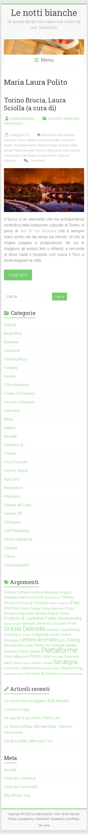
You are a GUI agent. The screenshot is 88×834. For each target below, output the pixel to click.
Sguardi (10, 548)
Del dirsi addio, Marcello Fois (28, 741)
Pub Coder (58, 657)
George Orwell (12, 623)
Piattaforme (59, 650)
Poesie (10, 453)
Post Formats (16, 462)
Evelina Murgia (22, 118)
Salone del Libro (18, 505)
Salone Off (13, 513)
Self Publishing (16, 530)
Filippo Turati (58, 613)
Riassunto (12, 496)
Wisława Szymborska (69, 673)
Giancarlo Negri (47, 145)
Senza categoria (18, 539)
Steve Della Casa (13, 673)
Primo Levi (40, 656)
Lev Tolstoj (69, 640)
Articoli (10, 325)
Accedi (10, 769)
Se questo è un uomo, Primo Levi (32, 718)
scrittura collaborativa (22, 668)
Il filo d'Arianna (16, 385)
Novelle (10, 436)
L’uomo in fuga (16, 709)
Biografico (13, 333)
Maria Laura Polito (57, 150)
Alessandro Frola (52, 135)
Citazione (12, 350)
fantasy (41, 613)
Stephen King (71, 668)
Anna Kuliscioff (31, 597)
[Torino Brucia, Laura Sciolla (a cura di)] (44, 170)
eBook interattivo (59, 603)
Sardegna (12, 522)
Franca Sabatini (27, 140)
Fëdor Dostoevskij (63, 618)
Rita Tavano (29, 155)
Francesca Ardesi (49, 140)
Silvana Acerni (47, 155)
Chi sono (44, 825)
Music (9, 419)
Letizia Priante (13, 150)
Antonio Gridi (52, 597)
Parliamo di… (15, 445)
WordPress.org (17, 795)
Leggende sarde (46, 634)
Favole (10, 376)
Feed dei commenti (20, 786)
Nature (9, 427)
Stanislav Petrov (50, 668)
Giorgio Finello (68, 145)
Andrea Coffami (17, 592)
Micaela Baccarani (19, 645)
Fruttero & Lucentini (24, 618)
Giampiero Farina (25, 145)
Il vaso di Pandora (19, 393)
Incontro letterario (63, 118)
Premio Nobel (16, 470)
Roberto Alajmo (22, 663)
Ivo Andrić (25, 634)
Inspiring (11, 634)
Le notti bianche (44, 12)
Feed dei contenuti (20, 778)
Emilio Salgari (31, 608)
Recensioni (13, 123)
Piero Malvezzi (16, 656)
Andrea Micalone (45, 592)
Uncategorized (16, 565)
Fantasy (11, 367)
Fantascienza (15, 359)
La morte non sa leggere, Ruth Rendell (36, 700)
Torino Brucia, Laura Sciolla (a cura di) (35, 104)
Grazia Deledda (24, 628)
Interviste (12, 410)
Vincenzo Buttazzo (40, 673)
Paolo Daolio (30, 651)
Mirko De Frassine (50, 645)
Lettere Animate (38, 640)
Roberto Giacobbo (42, 663)
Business (11, 342)
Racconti (11, 479)
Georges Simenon (36, 623)
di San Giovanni (38, 231)
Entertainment (54, 608)
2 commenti (37, 160)
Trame (9, 556)
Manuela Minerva (34, 150)
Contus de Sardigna (32, 603)
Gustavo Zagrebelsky (63, 629)
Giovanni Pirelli (64, 623)
